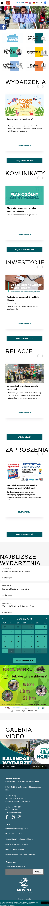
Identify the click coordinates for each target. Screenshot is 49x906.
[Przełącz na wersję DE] (34, 2)
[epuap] (20, 2)
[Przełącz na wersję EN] (30, 2)
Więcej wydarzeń (24, 161)
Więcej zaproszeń (24, 534)
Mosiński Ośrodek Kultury (14, 834)
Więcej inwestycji (24, 339)
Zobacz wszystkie (24, 660)
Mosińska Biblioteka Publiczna (16, 844)
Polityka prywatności (23, 899)
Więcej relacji (24, 437)
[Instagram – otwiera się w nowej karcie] (19, 816)
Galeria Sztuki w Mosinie (14, 849)
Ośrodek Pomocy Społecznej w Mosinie (20, 855)
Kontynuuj (45, 903)
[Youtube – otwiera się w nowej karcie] (13, 816)
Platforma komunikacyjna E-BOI (17, 829)
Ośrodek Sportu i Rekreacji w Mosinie (19, 839)
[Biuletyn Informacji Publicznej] (26, 2)
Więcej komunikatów (24, 250)
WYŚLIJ (38, 872)
